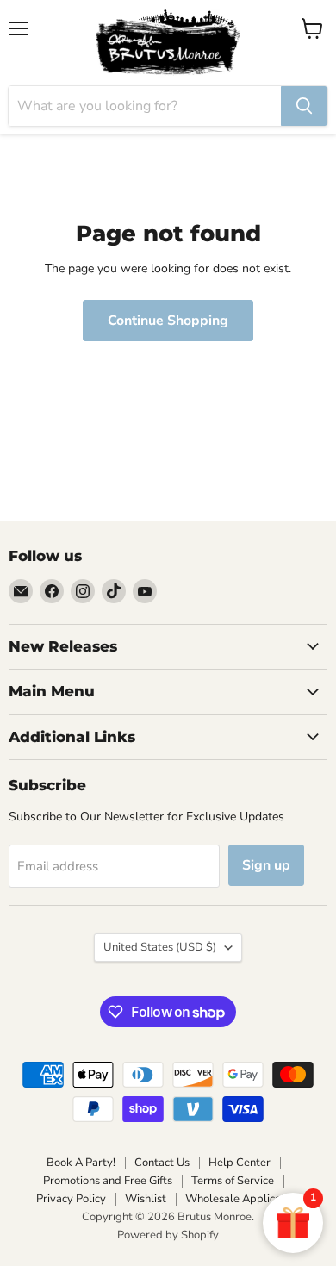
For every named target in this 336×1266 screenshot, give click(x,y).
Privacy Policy (71, 1199)
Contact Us (162, 1162)
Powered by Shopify (168, 1235)
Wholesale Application (242, 1199)
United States (159, 947)
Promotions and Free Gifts (107, 1180)
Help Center (239, 1162)
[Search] (304, 106)
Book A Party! (81, 1162)
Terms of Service (232, 1180)
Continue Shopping (168, 320)
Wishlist (145, 1199)
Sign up (266, 865)
